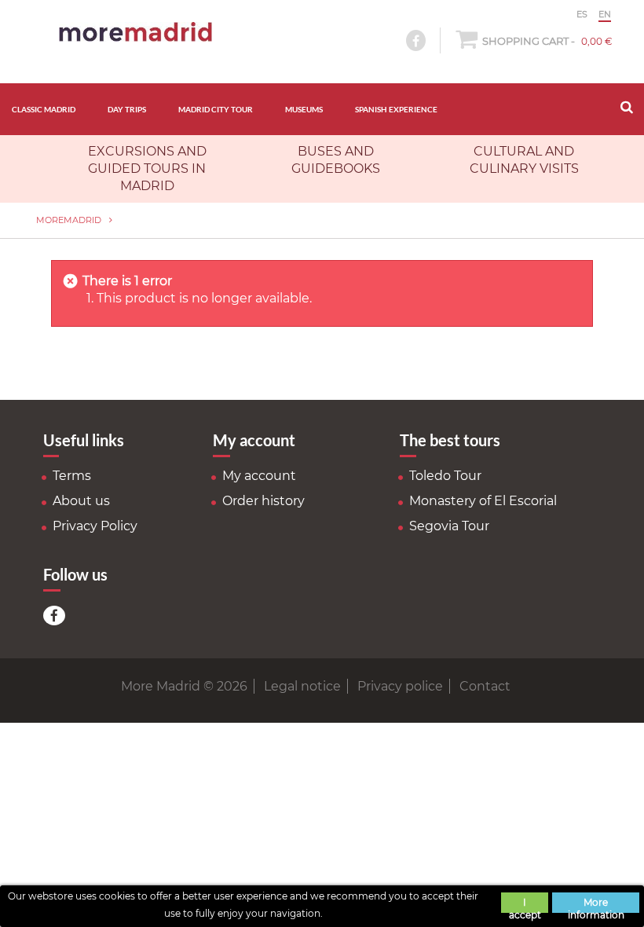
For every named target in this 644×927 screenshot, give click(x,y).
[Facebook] (54, 615)
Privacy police (400, 686)
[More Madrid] (135, 32)
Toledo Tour (445, 475)
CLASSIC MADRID (43, 109)
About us (81, 500)
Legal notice (302, 686)
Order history (263, 500)
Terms (72, 475)
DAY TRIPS (127, 109)
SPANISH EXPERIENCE (396, 109)
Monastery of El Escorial (483, 500)
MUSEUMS (304, 109)
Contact (484, 686)
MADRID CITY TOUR (215, 109)
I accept (525, 904)
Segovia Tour (449, 525)
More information (596, 904)
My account (259, 475)
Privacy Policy (95, 525)
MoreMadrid (68, 219)
